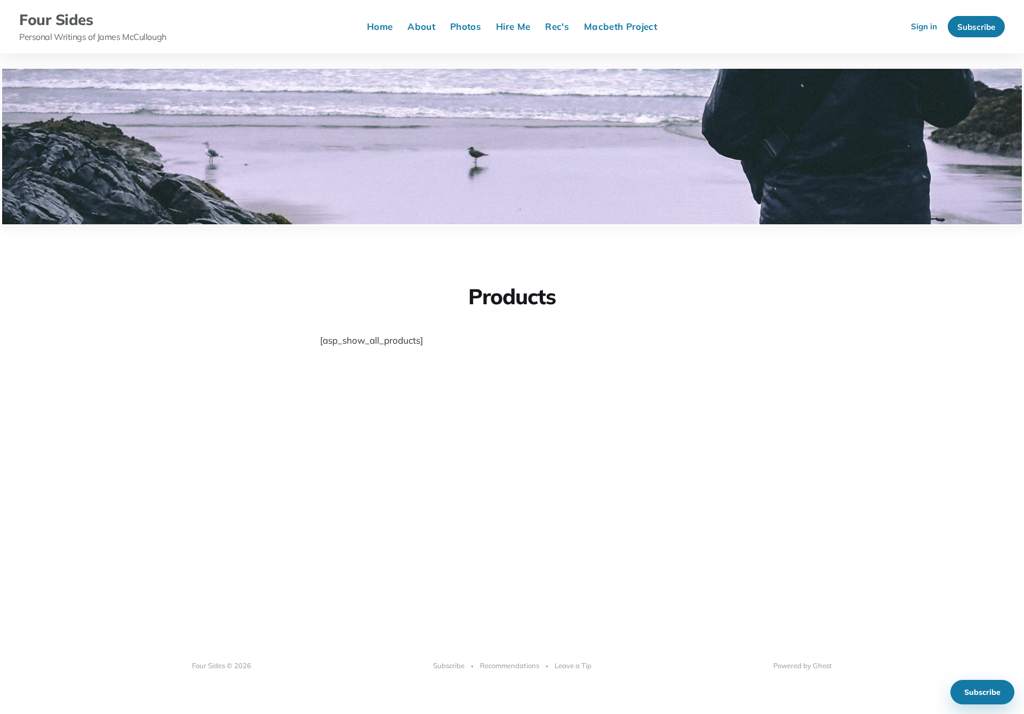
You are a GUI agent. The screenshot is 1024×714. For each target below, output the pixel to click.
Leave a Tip (573, 665)
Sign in (924, 26)
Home (380, 26)
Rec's (557, 26)
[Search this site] (891, 27)
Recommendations (509, 665)
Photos (465, 26)
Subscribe (976, 27)
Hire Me (513, 26)
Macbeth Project (620, 26)
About (421, 26)
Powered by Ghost (802, 665)
